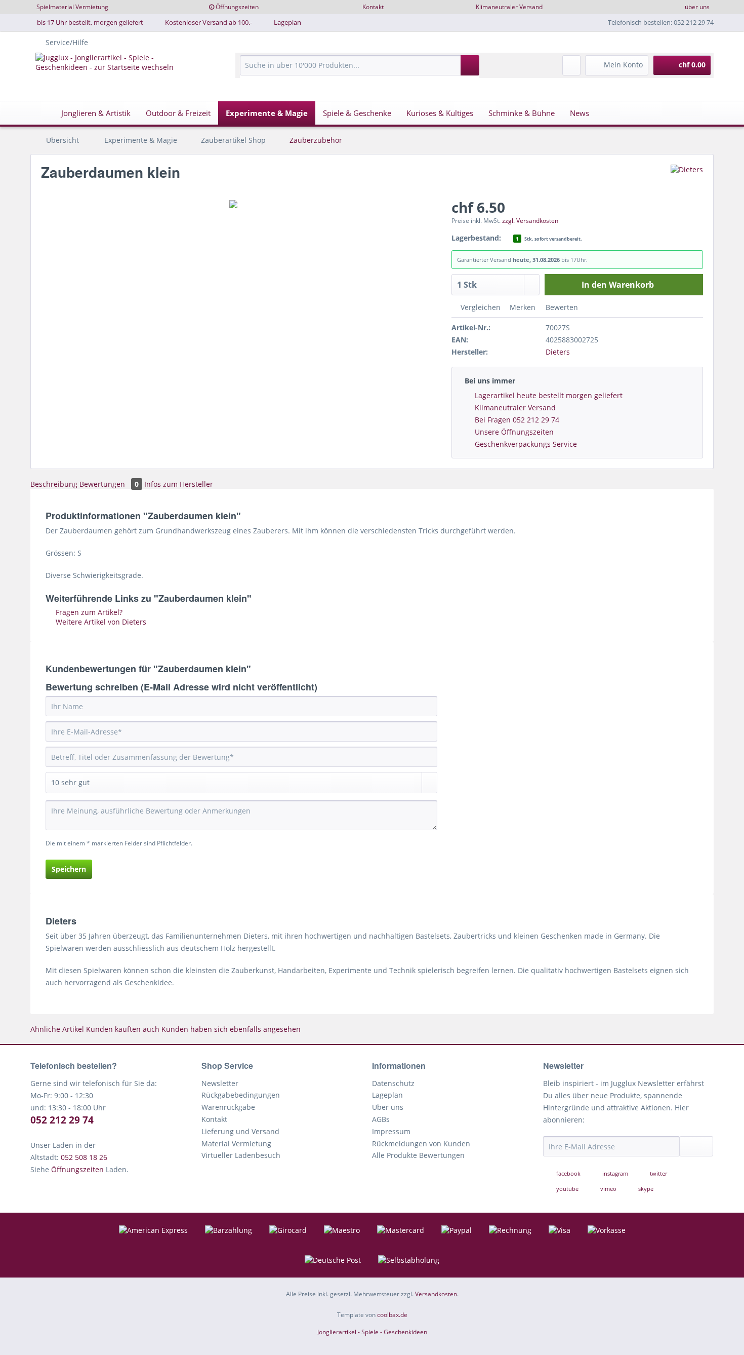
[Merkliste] (571, 65)
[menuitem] (359, 70)
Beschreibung (53, 484)
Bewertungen (109, 484)
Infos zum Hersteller (178, 484)
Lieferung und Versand (240, 1131)
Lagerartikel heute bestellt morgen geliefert (549, 395)
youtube (567, 1188)
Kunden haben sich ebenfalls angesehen (231, 1029)
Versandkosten (436, 1294)
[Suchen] (470, 65)
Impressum (391, 1131)
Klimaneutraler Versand (509, 7)
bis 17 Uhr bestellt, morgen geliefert (90, 22)
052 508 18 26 (84, 1157)
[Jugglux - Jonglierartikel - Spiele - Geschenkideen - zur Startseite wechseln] (117, 70)
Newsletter (219, 1083)
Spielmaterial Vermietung (72, 7)
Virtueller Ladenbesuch (240, 1155)
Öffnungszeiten (237, 7)
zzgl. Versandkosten (530, 220)
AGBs (381, 1119)
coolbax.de (392, 1314)
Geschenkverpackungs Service (526, 444)
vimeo (608, 1188)
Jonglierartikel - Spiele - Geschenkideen (372, 1332)
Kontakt (373, 7)
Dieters (558, 352)
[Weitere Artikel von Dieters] (687, 182)
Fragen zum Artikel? (88, 612)
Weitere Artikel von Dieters (100, 622)
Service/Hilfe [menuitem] (67, 42)
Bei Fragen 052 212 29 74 (517, 419)
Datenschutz (393, 1083)
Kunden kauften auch (122, 1029)
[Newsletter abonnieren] (696, 1146)
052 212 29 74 (62, 1120)
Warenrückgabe (228, 1107)
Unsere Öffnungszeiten (514, 432)
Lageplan (287, 22)
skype (645, 1188)
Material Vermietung (236, 1143)
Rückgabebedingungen (240, 1095)
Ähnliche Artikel (57, 1029)
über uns (697, 7)
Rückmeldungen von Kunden (421, 1143)
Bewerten (561, 307)
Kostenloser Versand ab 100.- (208, 22)
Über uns (387, 1107)
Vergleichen (480, 307)
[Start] (41, 113)
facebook (568, 1173)
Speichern (69, 869)
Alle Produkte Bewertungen (418, 1155)
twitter (657, 1173)
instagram (615, 1173)
